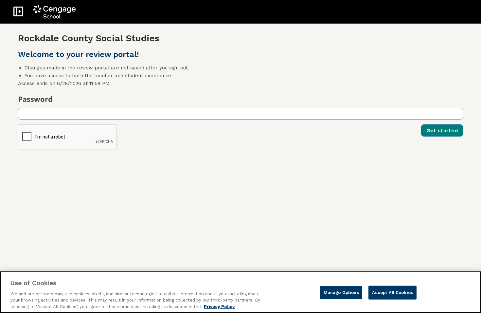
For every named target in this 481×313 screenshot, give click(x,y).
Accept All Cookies (392, 292)
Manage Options (341, 292)
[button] (18, 11)
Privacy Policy (219, 306)
